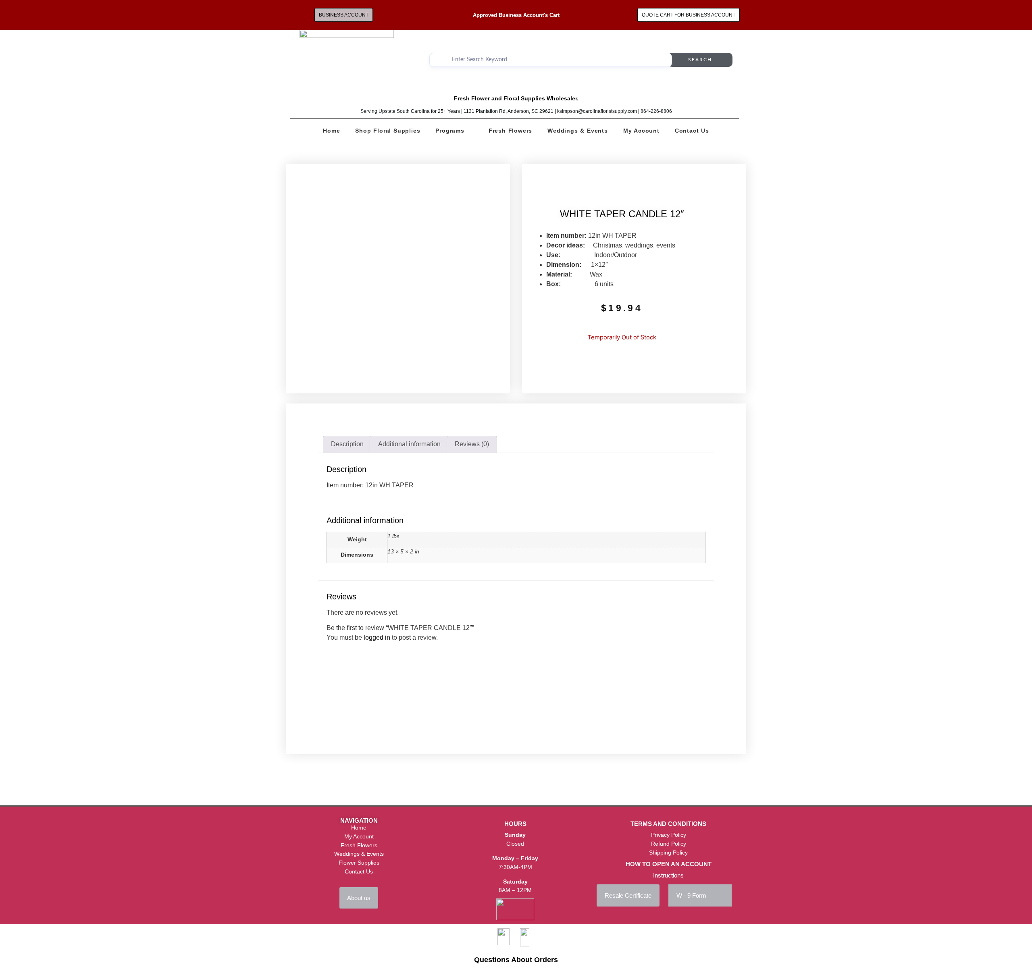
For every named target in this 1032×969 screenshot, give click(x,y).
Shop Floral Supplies (387, 130)
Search (700, 59)
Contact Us (692, 130)
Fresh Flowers (510, 130)
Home (331, 130)
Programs (449, 130)
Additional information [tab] (409, 444)
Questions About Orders (516, 960)
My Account (641, 130)
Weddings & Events (577, 130)
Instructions (668, 875)
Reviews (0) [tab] (472, 444)
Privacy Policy (668, 835)
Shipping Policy (668, 852)
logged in (377, 637)
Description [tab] (347, 444)
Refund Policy (668, 843)
